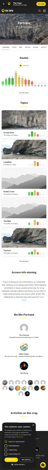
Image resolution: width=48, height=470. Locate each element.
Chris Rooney (24, 335)
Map (20, 47)
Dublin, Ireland (27, 27)
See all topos (24, 261)
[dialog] (19, 445)
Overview (5, 47)
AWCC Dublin (24, 354)
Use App (41, 4)
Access (35, 47)
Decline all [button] (26, 460)
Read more (20, 437)
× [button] (33, 425)
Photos (27, 47)
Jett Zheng (24, 373)
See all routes (24, 93)
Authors (44, 47)
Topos (14, 47)
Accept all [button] (11, 460)
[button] (18, 464)
